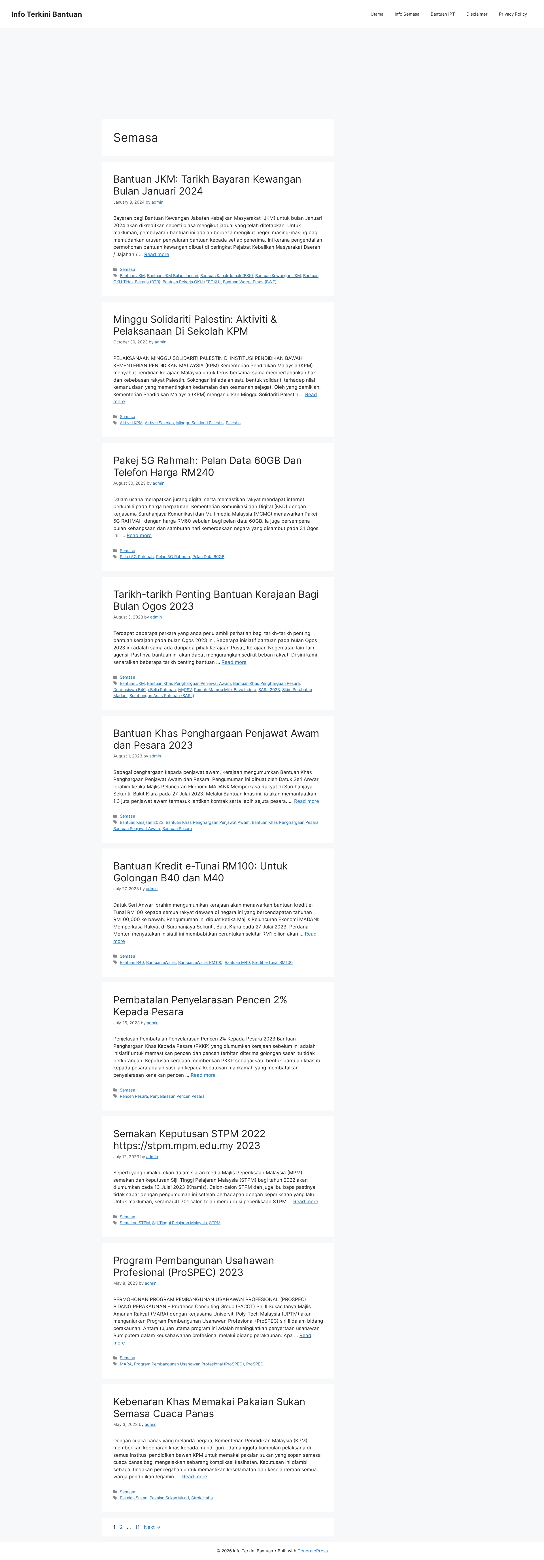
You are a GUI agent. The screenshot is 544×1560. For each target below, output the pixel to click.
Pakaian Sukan (133, 1497)
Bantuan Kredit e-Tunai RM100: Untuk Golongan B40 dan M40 (200, 872)
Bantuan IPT (443, 14)
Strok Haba (202, 1497)
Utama (377, 14)
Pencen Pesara (134, 1096)
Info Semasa (407, 14)
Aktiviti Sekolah (159, 422)
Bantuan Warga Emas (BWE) (250, 281)
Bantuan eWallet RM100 (200, 962)
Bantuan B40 (132, 962)
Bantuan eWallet (161, 962)
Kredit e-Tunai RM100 (272, 962)
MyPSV (185, 689)
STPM (214, 1222)
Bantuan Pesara (177, 828)
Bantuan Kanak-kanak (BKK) (226, 275)
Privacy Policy (513, 14)
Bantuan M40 (237, 962)
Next (152, 1527)
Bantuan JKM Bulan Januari (172, 275)
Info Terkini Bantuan (46, 14)
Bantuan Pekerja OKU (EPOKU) (192, 281)
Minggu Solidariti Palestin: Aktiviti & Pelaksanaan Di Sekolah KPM (195, 325)
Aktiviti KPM (131, 422)
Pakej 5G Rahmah (137, 556)
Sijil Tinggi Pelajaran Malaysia (179, 1222)
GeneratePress (313, 1550)
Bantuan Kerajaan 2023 (141, 822)
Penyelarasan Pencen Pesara (177, 1096)
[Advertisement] (272, 71)
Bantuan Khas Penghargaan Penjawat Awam (189, 683)
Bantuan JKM (132, 275)
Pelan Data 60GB (208, 556)
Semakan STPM (135, 1222)
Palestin (233, 422)
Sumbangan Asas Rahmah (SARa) (161, 695)
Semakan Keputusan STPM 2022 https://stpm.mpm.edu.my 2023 (189, 1139)
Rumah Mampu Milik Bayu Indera (225, 689)
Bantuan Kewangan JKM (278, 275)
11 (138, 1527)
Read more (156, 254)
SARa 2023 (269, 689)
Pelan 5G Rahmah (173, 556)
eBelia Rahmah (162, 689)
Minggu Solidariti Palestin (200, 422)
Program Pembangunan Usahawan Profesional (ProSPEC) (189, 1363)
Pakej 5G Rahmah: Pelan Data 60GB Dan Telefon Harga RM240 (207, 466)
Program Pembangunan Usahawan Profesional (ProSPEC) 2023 (193, 1266)
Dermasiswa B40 (129, 689)
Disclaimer (477, 14)
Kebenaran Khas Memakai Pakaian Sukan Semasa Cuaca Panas (209, 1407)
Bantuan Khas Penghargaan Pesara (266, 683)
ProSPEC (255, 1363)
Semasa (127, 269)
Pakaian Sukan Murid (169, 1497)
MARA (126, 1363)
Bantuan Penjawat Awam (136, 828)
